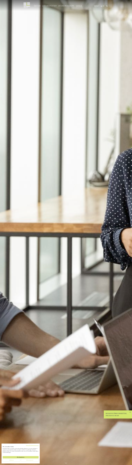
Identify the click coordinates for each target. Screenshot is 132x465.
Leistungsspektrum (49, 6)
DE (101, 6)
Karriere (79, 6)
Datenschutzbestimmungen (32, 445)
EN (103, 6)
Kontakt (96, 6)
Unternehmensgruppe (66, 6)
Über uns (37, 6)
